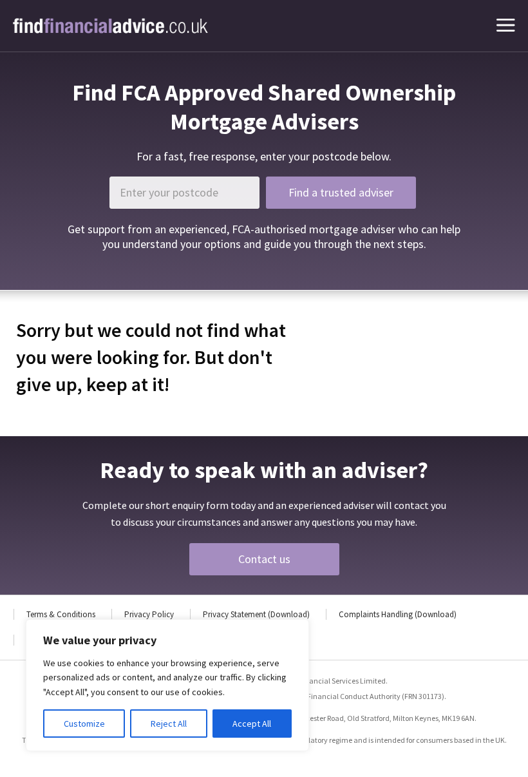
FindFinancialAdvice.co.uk (110, 26)
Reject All (169, 723)
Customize (84, 723)
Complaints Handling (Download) (398, 614)
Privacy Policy (149, 614)
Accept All (251, 723)
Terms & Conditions (60, 614)
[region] (167, 685)
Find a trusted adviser (340, 192)
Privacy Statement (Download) (256, 614)
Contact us (264, 559)
